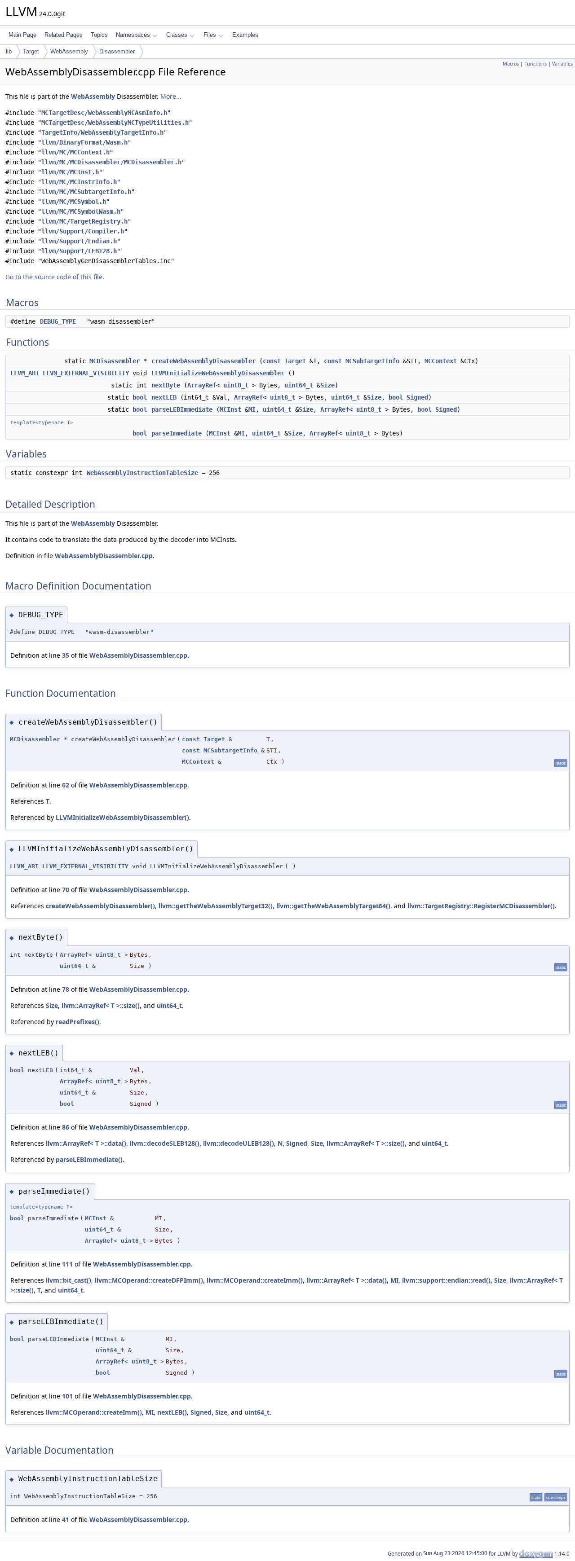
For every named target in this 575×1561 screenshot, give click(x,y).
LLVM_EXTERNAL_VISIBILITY (86, 373)
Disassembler (117, 51)
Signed (417, 397)
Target (31, 51)
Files (209, 34)
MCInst (230, 409)
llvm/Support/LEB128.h (79, 251)
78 (65, 989)
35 (65, 655)
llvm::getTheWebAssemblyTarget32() (216, 905)
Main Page (22, 34)
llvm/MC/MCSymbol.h (73, 201)
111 (67, 1264)
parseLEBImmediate (181, 409)
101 (67, 1396)
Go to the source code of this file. (54, 277)
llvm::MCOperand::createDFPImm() (149, 1280)
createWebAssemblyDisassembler (203, 361)
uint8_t (235, 385)
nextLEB (164, 397)
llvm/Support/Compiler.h (82, 231)
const (272, 361)
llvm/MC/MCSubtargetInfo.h (86, 191)
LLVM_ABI (24, 373)
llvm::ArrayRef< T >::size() (101, 1005)
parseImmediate (176, 433)
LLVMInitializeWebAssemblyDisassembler (217, 373)
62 (65, 785)
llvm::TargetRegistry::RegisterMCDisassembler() (481, 905)
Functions (535, 64)
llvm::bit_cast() (68, 1280)
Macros (511, 64)
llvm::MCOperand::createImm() (255, 1280)
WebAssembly (69, 51)
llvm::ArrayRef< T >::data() (86, 1143)
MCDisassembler (114, 361)
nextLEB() (172, 1412)
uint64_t (298, 385)
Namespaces (133, 34)
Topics (99, 34)
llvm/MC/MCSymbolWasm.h (80, 211)
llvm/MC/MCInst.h (70, 172)
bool (140, 397)
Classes (176, 34)
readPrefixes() (77, 1021)
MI (252, 409)
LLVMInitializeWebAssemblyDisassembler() (122, 817)
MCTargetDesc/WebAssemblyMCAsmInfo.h (104, 112)
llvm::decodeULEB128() (238, 1143)
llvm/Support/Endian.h (79, 241)
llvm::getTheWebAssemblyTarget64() (333, 905)
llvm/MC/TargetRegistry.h (84, 221)
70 (65, 889)
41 (65, 1519)
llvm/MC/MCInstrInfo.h (79, 181)
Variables (562, 64)
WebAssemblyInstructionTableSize (142, 472)
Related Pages (63, 34)
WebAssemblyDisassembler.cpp (104, 555)
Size (327, 385)
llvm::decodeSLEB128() (164, 1143)
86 (65, 1127)
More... (170, 96)
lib (9, 51)
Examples (245, 34)
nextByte (165, 385)
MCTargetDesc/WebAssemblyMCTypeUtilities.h (115, 122)
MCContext (441, 361)
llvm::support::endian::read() (446, 1280)
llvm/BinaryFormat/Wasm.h (84, 142)
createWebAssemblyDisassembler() (100, 905)
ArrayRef (201, 385)
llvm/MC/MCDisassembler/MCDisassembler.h (111, 162)
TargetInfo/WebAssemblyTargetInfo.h (102, 132)
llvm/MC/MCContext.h (75, 152)
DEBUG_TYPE (58, 321)
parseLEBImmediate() (89, 1159)
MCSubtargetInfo (372, 361)
